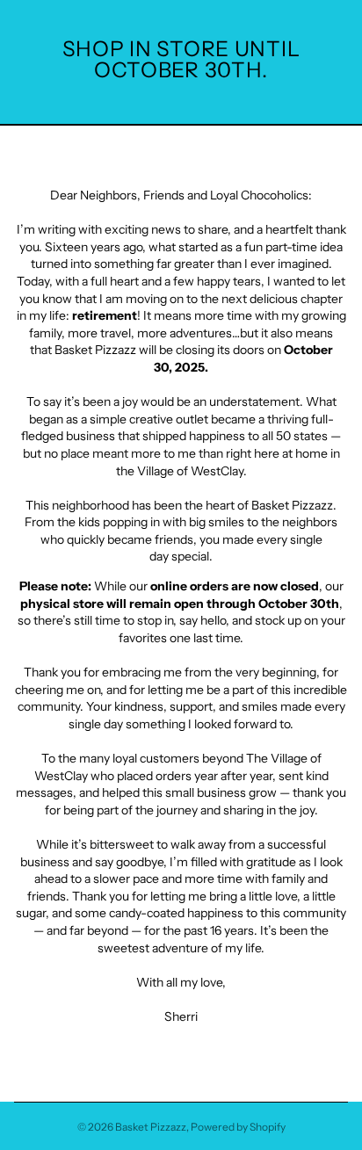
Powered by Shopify (238, 1126)
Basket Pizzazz (150, 1126)
